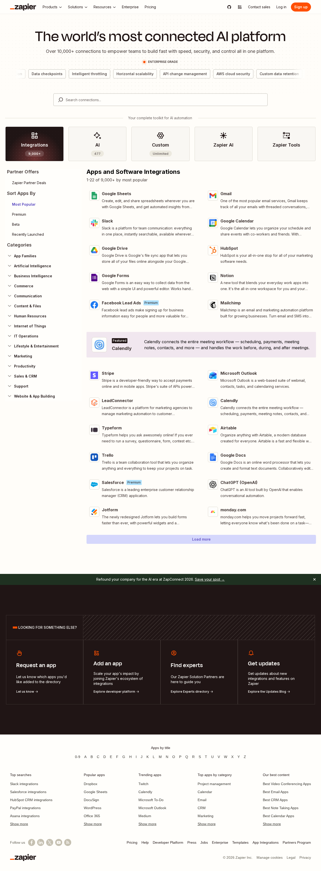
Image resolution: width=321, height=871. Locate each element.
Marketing (205, 816)
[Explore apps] (240, 7)
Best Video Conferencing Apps (287, 784)
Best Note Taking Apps (280, 808)
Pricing (132, 842)
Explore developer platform (114, 691)
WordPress (92, 808)
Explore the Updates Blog (267, 691)
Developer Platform (168, 842)
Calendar (205, 792)
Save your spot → (210, 579)
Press (191, 842)
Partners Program (297, 842)
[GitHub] (229, 7)
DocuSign (91, 800)
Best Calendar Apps (278, 816)
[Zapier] (23, 7)
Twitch (143, 784)
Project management (214, 784)
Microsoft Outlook (152, 808)
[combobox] (160, 99)
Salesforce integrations (28, 792)
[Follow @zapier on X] (49, 842)
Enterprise (220, 842)
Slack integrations (24, 784)
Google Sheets (95, 792)
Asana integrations (25, 816)
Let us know (25, 691)
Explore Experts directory (190, 691)
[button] (43, 204)
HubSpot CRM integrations (31, 800)
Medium (144, 816)
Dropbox (90, 784)
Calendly (145, 792)
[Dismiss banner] (314, 579)
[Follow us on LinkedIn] (40, 842)
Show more (19, 824)
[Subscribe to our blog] (67, 842)
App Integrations (266, 842)
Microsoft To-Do (151, 800)
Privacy (305, 857)
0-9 (77, 757)
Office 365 (92, 816)
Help (145, 842)
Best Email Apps (275, 792)
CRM (202, 808)
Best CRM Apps (275, 800)
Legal (291, 857)
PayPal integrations (25, 808)
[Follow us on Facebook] (31, 842)
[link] (34, 144)
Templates (240, 842)
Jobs (204, 842)
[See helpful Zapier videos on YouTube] (58, 842)
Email (202, 800)
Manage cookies (270, 857)
